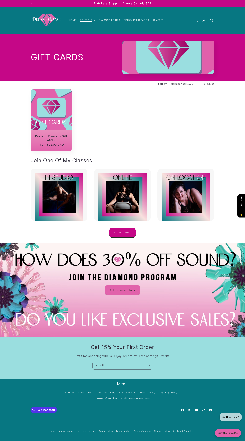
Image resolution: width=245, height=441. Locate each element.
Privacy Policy (127, 392)
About (81, 392)
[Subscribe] (148, 366)
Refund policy (106, 431)
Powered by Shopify (86, 431)
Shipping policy (162, 431)
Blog (90, 392)
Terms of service (142, 431)
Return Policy (147, 392)
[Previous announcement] (32, 3)
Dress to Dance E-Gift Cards (51, 138)
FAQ (112, 392)
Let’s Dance (122, 232)
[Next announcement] (213, 3)
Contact (102, 392)
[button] (87, 20)
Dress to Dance (67, 431)
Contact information (183, 431)
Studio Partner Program (135, 398)
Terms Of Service (106, 398)
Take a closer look (122, 290)
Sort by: (163, 84)
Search (69, 392)
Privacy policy (123, 431)
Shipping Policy (167, 392)
